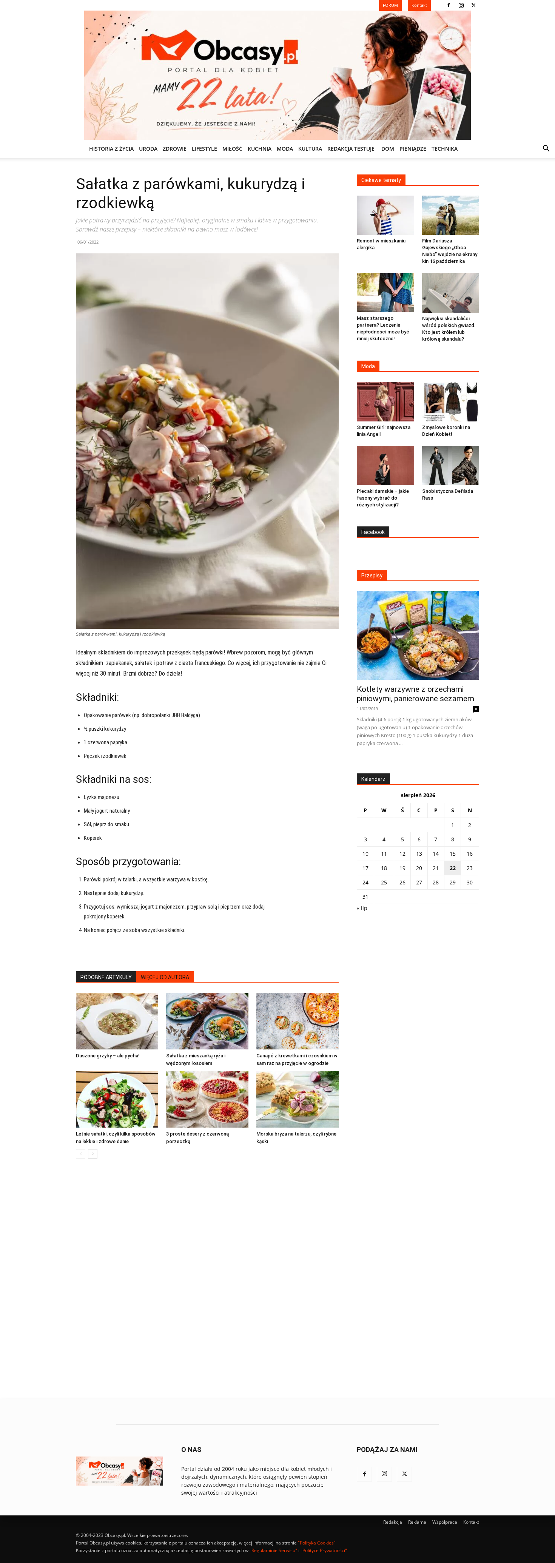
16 (470, 853)
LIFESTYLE (204, 148)
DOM (387, 148)
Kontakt (471, 1522)
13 (419, 853)
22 (453, 868)
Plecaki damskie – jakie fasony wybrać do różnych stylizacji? (383, 498)
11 (384, 853)
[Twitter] (473, 5)
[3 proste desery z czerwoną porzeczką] (207, 1099)
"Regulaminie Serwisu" (273, 1550)
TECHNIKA (445, 148)
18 (384, 868)
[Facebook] (448, 5)
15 (453, 853)
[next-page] (92, 1154)
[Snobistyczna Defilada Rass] (450, 465)
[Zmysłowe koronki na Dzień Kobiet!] (450, 401)
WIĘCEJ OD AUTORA (165, 977)
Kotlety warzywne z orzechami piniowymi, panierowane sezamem (415, 694)
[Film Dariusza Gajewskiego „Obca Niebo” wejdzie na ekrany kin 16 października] (450, 215)
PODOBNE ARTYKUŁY (106, 977)
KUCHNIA (259, 148)
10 (365, 853)
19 (402, 868)
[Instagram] (461, 5)
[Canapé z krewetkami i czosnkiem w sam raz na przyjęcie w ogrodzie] (297, 1021)
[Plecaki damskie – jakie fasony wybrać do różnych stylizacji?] (385, 465)
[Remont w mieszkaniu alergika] (385, 215)
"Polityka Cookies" (317, 1543)
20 (419, 868)
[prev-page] (80, 1154)
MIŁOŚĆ (232, 148)
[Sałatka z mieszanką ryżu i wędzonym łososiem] (207, 1021)
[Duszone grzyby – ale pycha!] (117, 1021)
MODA (285, 148)
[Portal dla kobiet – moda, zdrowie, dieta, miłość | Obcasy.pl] (277, 75)
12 (402, 853)
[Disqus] (207, 1279)
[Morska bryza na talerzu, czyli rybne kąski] (297, 1099)
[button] (546, 149)
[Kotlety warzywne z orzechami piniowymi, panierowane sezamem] (418, 635)
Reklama (417, 1522)
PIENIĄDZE (412, 148)
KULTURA (310, 148)
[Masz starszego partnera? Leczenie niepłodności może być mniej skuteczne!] (385, 292)
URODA (148, 148)
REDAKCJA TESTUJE (351, 148)
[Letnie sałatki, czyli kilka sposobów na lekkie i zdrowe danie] (117, 1099)
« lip (362, 908)
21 (436, 868)
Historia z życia (111, 148)
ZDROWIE (175, 148)
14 (436, 853)
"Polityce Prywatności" (324, 1550)
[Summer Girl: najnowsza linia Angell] (385, 401)
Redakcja (392, 1522)
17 (365, 868)
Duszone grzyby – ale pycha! (108, 1055)
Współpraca (444, 1522)
